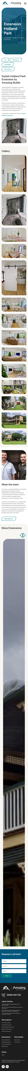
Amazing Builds (7, 37)
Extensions (15, 37)
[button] (21, 535)
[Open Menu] (25, 3)
